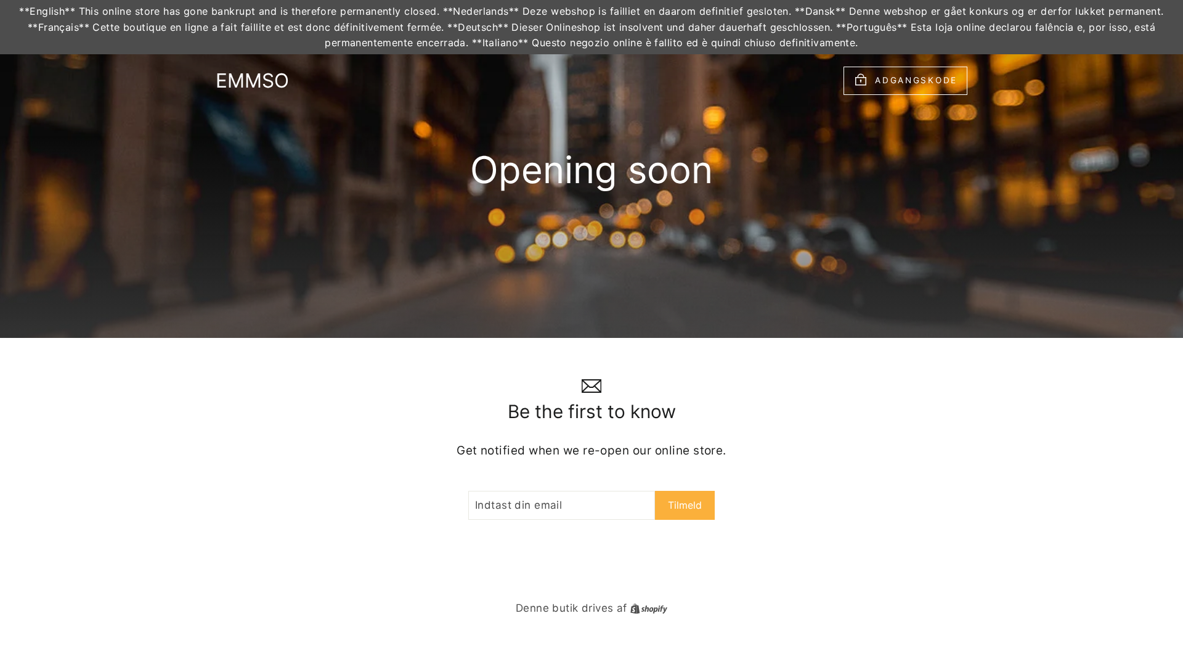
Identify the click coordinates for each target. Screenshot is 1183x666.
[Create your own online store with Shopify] (648, 608)
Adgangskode (916, 79)
